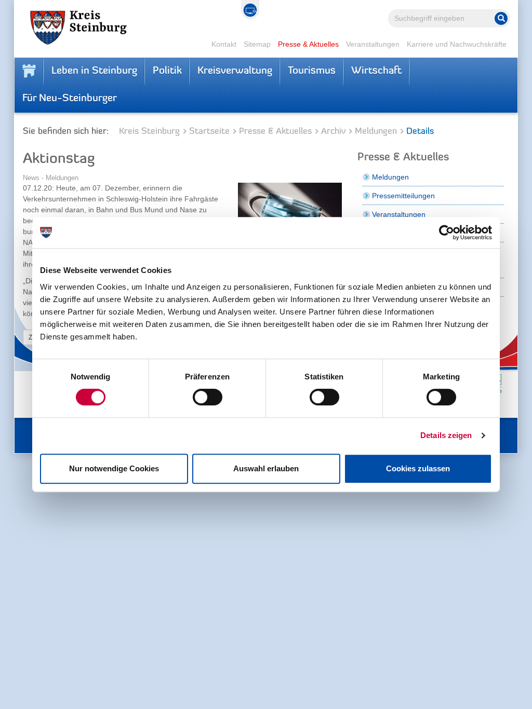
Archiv (333, 131)
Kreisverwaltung (234, 71)
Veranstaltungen (373, 44)
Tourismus (312, 71)
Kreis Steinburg (149, 131)
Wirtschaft (376, 71)
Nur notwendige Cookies (114, 468)
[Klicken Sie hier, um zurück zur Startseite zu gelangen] (29, 71)
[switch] (207, 397)
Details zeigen (446, 435)
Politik (167, 71)
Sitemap (257, 44)
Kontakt (223, 44)
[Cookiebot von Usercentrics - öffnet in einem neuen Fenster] (446, 232)
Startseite (209, 131)
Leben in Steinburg (94, 71)
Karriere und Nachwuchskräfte (457, 44)
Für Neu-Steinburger (69, 98)
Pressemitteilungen (403, 196)
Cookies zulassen (418, 468)
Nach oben (474, 693)
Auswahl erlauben (266, 468)
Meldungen (376, 131)
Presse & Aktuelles (308, 44)
